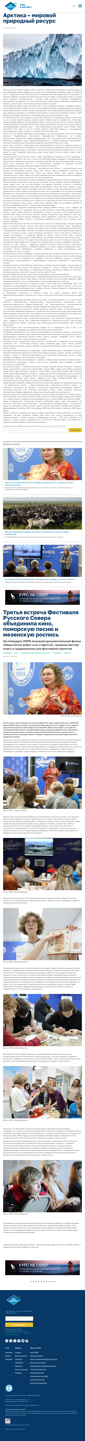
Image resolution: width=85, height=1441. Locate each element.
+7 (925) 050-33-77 (22, 1401)
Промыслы (57, 653)
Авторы (7, 1356)
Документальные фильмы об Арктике (35, 653)
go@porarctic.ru (35, 1405)
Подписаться (75, 430)
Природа (18, 1373)
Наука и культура (21, 1369)
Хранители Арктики (37, 1379)
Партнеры (9, 1359)
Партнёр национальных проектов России (17, 1425)
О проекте (8, 1352)
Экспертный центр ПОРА (17, 1409)
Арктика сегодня (21, 1356)
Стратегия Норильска (38, 1369)
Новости (18, 1352)
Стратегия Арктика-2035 (39, 1376)
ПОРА (16, 653)
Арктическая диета (37, 1373)
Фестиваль (7, 653)
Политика (18, 1359)
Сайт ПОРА (34, 1352)
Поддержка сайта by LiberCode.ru (15, 1429)
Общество (18, 1366)
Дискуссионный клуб (38, 1362)
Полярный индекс (36, 1356)
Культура (67, 653)
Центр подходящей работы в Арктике (43, 1359)
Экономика (19, 1362)
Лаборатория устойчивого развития (43, 1366)
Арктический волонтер (38, 1383)
